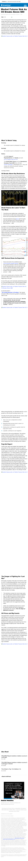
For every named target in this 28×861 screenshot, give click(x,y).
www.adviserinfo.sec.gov (19, 838)
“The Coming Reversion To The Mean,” (10, 292)
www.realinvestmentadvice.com (9, 839)
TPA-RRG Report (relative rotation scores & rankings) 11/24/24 (14, 763)
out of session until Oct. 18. (11, 159)
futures (17, 218)
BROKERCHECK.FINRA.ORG (8, 809)
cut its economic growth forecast (10, 263)
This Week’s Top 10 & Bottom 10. (11, 769)
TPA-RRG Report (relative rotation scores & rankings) (14, 756)
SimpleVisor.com (5, 802)
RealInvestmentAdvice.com (7, 804)
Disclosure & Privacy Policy (8, 808)
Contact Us (4, 1)
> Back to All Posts (6, 776)
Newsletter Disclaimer (20, 808)
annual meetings (8, 164)
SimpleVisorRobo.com (15, 802)
